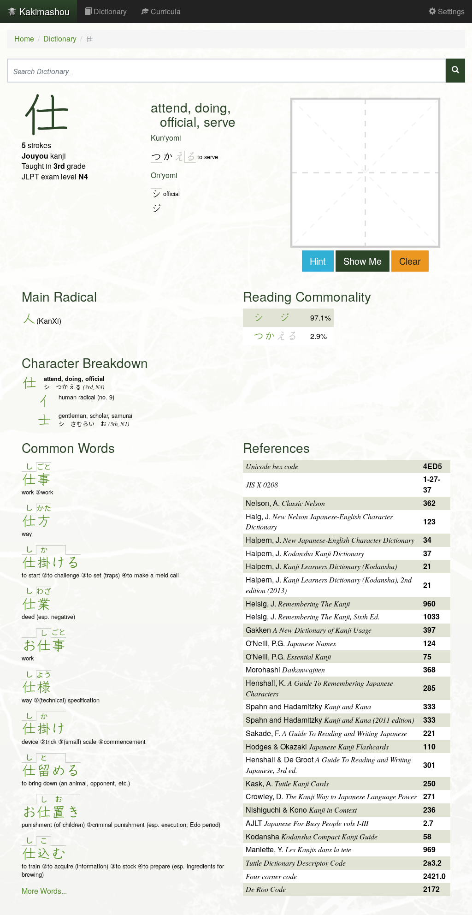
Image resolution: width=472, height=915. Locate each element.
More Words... (44, 890)
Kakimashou (43, 11)
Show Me (362, 260)
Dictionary (109, 11)
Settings (450, 11)
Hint (318, 260)
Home (24, 38)
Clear (410, 260)
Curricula (165, 11)
